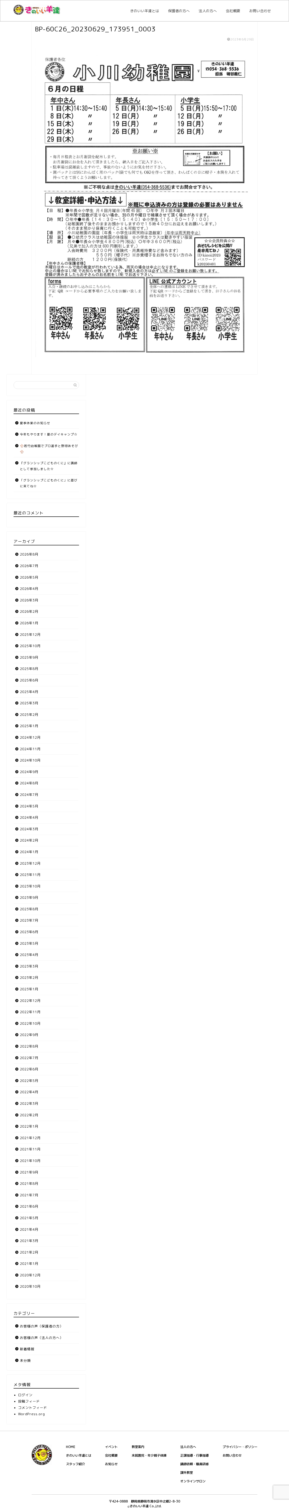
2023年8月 (29, 909)
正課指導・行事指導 (194, 1455)
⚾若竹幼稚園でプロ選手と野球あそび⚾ (49, 449)
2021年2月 (29, 1252)
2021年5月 (29, 1218)
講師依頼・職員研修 (194, 1464)
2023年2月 (29, 977)
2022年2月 (29, 1115)
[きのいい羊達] (37, 13)
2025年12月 (30, 634)
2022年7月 (29, 1057)
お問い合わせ (260, 11)
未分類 (25, 1360)
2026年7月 (29, 565)
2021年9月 (29, 1172)
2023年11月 (30, 874)
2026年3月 (29, 600)
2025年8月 (29, 668)
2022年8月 (29, 1046)
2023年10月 (30, 886)
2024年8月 (29, 783)
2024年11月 (30, 749)
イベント (111, 1447)
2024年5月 (29, 806)
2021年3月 (29, 1240)
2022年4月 (29, 1092)
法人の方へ (208, 11)
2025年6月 (29, 680)
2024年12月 (30, 737)
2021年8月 (29, 1183)
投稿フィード (29, 1401)
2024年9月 (29, 771)
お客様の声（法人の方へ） (41, 1337)
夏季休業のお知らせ (35, 423)
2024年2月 (29, 840)
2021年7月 (29, 1195)
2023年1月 (29, 989)
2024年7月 (29, 794)
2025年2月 (29, 714)
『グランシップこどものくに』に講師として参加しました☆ (48, 466)
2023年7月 (29, 920)
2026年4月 (29, 588)
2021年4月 (29, 1229)
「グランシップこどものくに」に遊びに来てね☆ (48, 483)
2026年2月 (29, 611)
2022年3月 (29, 1103)
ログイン (25, 1395)
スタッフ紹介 (75, 1464)
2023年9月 (29, 897)
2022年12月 (30, 1000)
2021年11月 (30, 1149)
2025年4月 (29, 691)
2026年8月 (29, 554)
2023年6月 (29, 932)
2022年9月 (29, 1034)
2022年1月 (29, 1126)
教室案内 (138, 1447)
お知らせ (111, 1464)
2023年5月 (29, 943)
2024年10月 (30, 760)
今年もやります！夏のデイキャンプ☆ (48, 434)
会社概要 (233, 11)
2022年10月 (30, 1023)
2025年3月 (29, 703)
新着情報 (27, 1349)
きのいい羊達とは (144, 11)
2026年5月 (29, 577)
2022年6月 (29, 1069)
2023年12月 (30, 863)
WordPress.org (31, 1414)
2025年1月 (29, 726)
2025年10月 (30, 646)
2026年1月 (29, 623)
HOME (70, 1447)
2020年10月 (30, 1286)
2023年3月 (29, 966)
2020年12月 (30, 1275)
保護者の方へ (179, 11)
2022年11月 (30, 1012)
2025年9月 (29, 657)
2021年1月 (29, 1263)
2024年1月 (29, 851)
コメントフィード (32, 1407)
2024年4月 (29, 817)
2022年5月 (29, 1080)
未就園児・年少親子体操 (149, 1455)
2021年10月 (30, 1160)
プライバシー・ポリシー (240, 1447)
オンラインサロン (192, 1481)
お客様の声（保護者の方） (41, 1326)
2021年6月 (29, 1206)
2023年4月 (29, 954)
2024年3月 (29, 829)
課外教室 (186, 1472)
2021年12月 (30, 1138)
